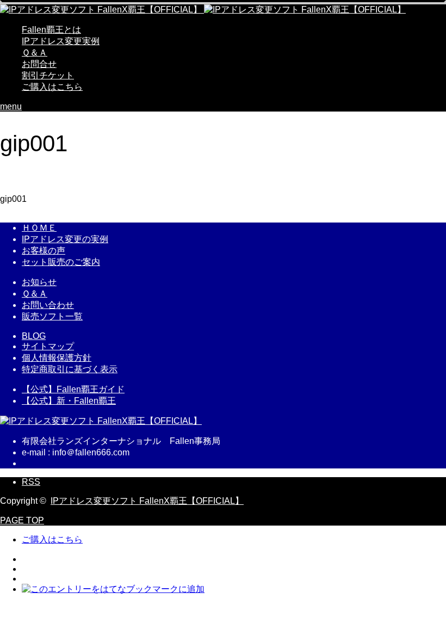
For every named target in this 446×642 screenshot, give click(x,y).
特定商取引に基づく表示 (69, 369)
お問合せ (39, 64)
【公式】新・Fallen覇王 (69, 400)
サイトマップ (48, 346)
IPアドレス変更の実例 (65, 239)
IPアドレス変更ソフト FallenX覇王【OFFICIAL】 (147, 500)
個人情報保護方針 (56, 357)
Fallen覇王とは (51, 29)
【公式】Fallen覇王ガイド (73, 389)
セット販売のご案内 (61, 262)
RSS (31, 481)
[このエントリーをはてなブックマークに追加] (113, 589)
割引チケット (48, 75)
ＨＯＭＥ (39, 227)
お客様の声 (43, 250)
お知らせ (39, 282)
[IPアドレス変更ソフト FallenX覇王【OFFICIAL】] (203, 9)
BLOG (34, 336)
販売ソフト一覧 (52, 316)
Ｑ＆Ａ (34, 52)
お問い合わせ (48, 305)
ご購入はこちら (52, 86)
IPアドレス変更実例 (61, 41)
